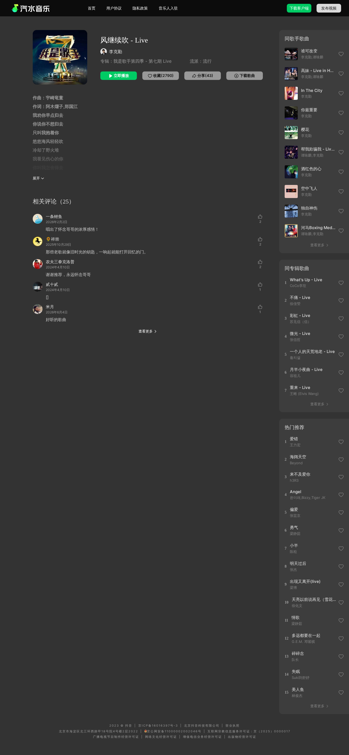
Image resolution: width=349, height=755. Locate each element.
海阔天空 (298, 456)
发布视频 (328, 8)
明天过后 (298, 563)
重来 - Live (300, 387)
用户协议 (114, 8)
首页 (91, 8)
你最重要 (309, 109)
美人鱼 (298, 689)
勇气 (294, 527)
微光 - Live (300, 333)
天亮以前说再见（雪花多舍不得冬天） (314, 599)
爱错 (294, 438)
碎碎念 (298, 653)
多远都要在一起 (306, 635)
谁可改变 (309, 50)
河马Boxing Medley (318, 227)
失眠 (296, 671)
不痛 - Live (300, 297)
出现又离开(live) (305, 581)
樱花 (305, 129)
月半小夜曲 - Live (306, 369)
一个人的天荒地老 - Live (312, 351)
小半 (294, 545)
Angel (295, 491)
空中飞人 (309, 188)
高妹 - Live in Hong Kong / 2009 (318, 70)
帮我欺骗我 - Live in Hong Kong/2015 (318, 149)
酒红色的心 (311, 168)
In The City (312, 90)
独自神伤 (309, 208)
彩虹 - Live (300, 315)
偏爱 (294, 509)
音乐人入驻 (168, 8)
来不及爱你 (300, 474)
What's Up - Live (306, 279)
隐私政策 (140, 8)
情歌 (295, 617)
